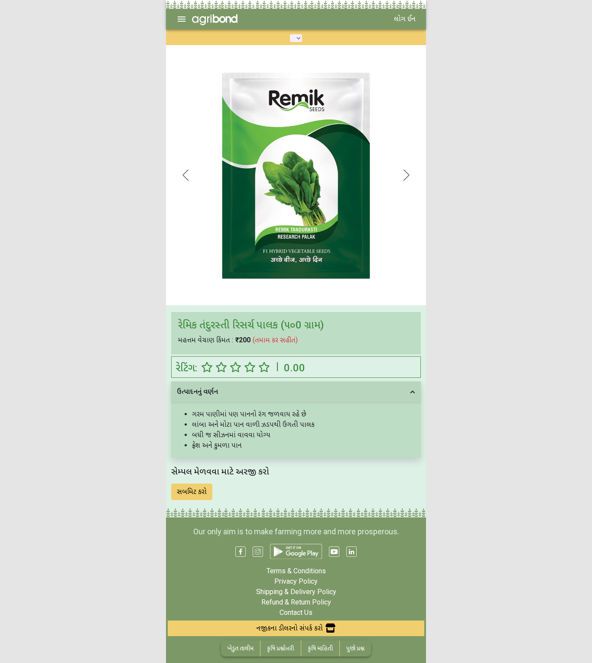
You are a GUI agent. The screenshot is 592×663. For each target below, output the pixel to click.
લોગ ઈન (405, 19)
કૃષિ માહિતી (320, 648)
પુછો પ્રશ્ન (355, 648)
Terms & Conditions (296, 571)
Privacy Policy (296, 581)
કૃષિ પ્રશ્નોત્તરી (280, 648)
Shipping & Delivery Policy (296, 592)
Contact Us (296, 612)
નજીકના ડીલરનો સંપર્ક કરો (290, 628)
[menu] (181, 19)
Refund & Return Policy (296, 602)
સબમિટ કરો (192, 492)
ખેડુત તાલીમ (241, 648)
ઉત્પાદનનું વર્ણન (197, 391)
